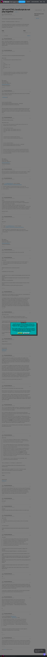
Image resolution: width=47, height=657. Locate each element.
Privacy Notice (21, 329)
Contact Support (22, 1)
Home (5, 2)
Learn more (25, 326)
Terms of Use (28, 329)
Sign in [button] (41, 1)
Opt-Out (30, 331)
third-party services (17, 330)
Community (28, 1)
